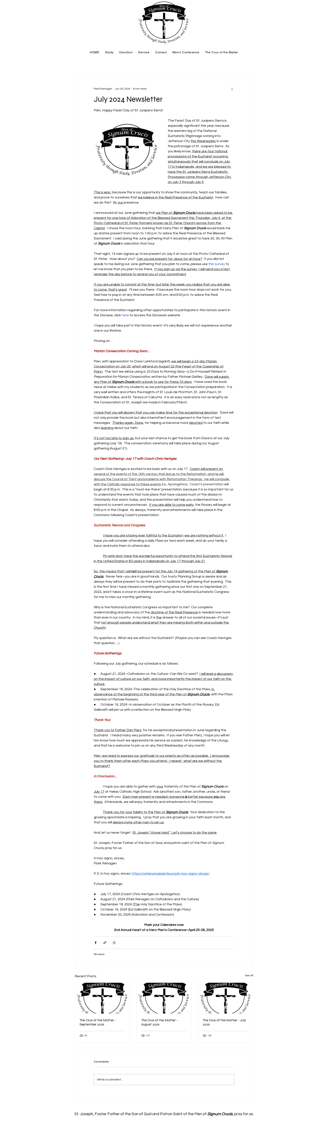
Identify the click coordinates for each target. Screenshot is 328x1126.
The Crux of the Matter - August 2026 (159, 1022)
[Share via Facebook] (95, 942)
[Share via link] (105, 942)
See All (249, 975)
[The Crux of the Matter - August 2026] (164, 998)
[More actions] (232, 89)
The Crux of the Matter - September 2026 (98, 1022)
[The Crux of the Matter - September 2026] (102, 998)
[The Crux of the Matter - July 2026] (225, 998)
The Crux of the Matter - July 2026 (224, 1022)
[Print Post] (114, 942)
